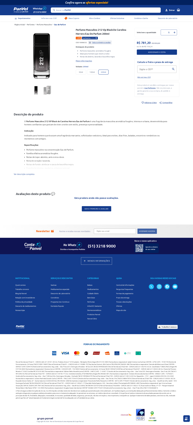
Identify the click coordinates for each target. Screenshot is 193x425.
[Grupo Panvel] (45, 418)
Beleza (89, 285)
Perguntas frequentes (124, 289)
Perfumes (31, 24)
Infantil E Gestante (94, 306)
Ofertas (119, 306)
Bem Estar (91, 297)
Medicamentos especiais (60, 289)
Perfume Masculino (44, 24)
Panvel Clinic (92, 318)
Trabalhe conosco (22, 289)
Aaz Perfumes (150, 88)
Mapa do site (121, 310)
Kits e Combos (94, 18)
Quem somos (20, 285)
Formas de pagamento (124, 293)
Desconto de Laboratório (167, 18)
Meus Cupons (74, 18)
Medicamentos (93, 289)
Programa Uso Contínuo (60, 302)
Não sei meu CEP (144, 77)
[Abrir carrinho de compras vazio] (178, 9)
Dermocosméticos (94, 310)
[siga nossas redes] (151, 286)
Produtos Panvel (93, 314)
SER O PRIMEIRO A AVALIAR (96, 209)
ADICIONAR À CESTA (157, 52)
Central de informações (125, 285)
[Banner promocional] (96, 2)
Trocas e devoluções (124, 302)
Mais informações (84, 61)
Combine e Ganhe (141, 18)
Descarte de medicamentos (25, 306)
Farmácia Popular (57, 306)
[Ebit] (140, 414)
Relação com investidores (25, 297)
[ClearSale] (126, 414)
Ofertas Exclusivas (117, 18)
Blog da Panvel (21, 293)
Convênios (55, 297)
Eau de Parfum (60, 24)
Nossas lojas (20, 310)
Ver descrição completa (24, 174)
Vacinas (53, 285)
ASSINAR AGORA (147, 231)
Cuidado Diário (93, 293)
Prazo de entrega (122, 297)
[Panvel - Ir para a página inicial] (21, 10)
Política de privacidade (23, 302)
